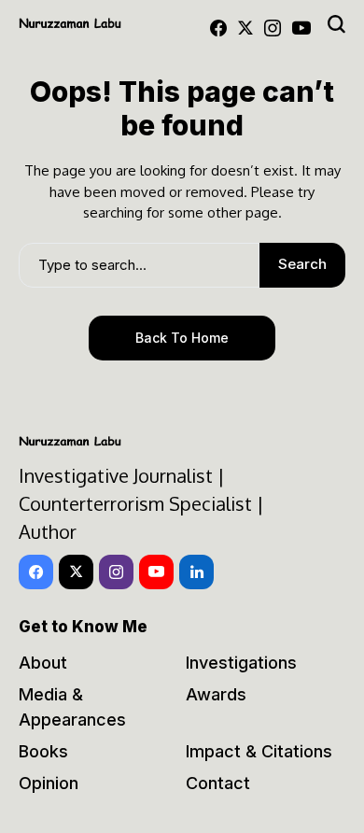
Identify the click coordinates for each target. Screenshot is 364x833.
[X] (245, 28)
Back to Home (182, 338)
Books (43, 751)
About (43, 662)
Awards (216, 694)
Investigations (241, 662)
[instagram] (272, 28)
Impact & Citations (259, 751)
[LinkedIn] (196, 572)
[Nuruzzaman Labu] (70, 23)
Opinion (48, 783)
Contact (218, 783)
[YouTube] (301, 28)
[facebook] (218, 28)
